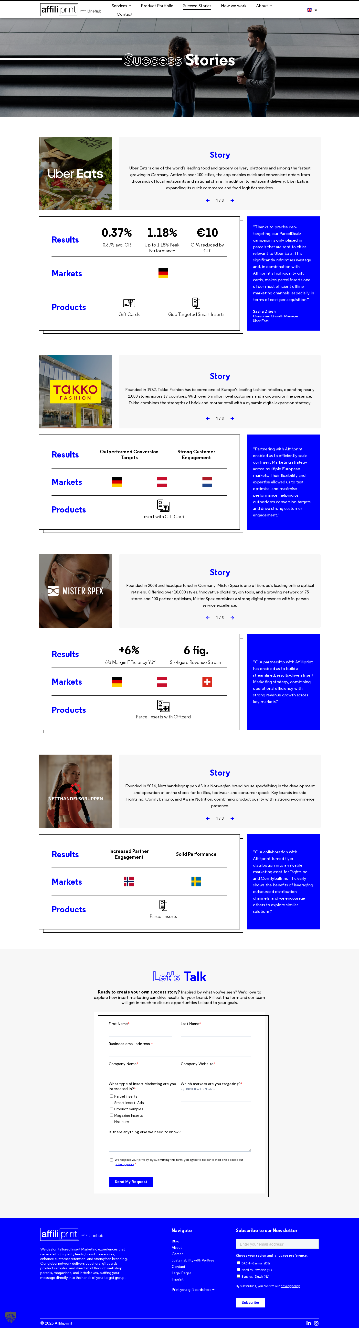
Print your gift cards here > (193, 1289)
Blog (175, 1241)
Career (177, 1253)
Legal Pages (181, 1273)
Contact (178, 1266)
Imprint (177, 1279)
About (177, 1247)
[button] (208, 200)
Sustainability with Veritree (193, 1260)
